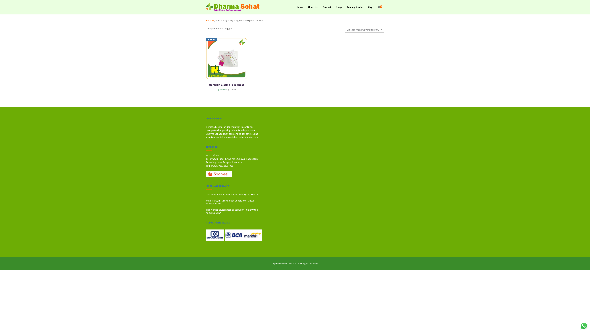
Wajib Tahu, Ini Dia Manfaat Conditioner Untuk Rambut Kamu (230, 202)
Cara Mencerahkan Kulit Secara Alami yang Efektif (232, 194)
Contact (327, 7)
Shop (339, 7)
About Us (312, 7)
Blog (370, 7)
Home (300, 7)
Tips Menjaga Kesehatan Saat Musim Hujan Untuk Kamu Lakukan (232, 211)
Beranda (210, 20)
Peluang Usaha (354, 7)
